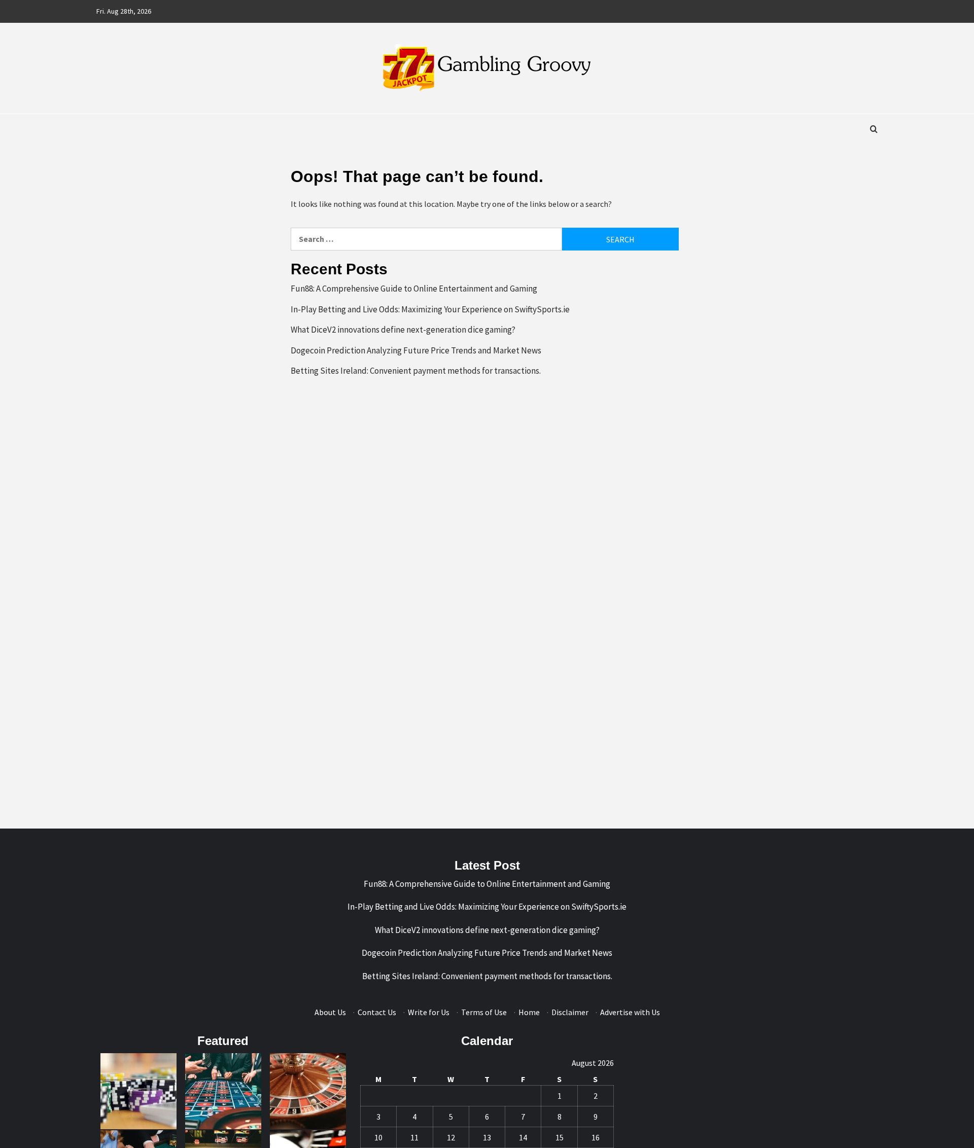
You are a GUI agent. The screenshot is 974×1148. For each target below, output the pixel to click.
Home (529, 1012)
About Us (330, 1012)
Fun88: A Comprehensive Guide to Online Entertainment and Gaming (414, 288)
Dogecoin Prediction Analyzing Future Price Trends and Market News (416, 350)
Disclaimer (569, 1012)
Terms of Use (484, 1012)
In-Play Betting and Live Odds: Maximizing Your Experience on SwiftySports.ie (430, 309)
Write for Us (428, 1012)
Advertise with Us (630, 1012)
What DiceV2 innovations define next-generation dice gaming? (403, 329)
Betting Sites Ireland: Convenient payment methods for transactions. (416, 370)
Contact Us (377, 1012)
